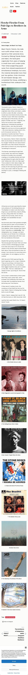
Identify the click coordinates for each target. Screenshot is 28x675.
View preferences (14, 669)
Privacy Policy (17, 673)
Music (4, 37)
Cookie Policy (10, 673)
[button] (26, 647)
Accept (14, 661)
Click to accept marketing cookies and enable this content (14, 188)
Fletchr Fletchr (10, 617)
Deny (14, 665)
